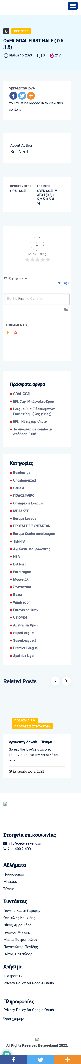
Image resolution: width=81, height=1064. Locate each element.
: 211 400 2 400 (18, 849)
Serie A (18, 488)
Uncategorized (24, 480)
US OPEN (20, 618)
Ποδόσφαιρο (13, 874)
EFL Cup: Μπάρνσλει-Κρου (33, 402)
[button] (73, 6)
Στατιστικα (22, 587)
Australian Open (25, 625)
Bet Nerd (21, 31)
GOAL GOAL (18, 191)
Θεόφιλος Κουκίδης (19, 918)
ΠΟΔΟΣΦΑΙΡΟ (23, 496)
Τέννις (8, 889)
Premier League (25, 648)
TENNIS (19, 541)
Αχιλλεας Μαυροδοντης (31, 549)
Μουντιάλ (20, 580)
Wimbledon (21, 602)
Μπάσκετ (11, 881)
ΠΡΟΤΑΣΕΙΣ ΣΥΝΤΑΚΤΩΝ (31, 526)
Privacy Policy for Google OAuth (28, 983)
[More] (31, 96)
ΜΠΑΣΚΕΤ (21, 511)
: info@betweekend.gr (24, 843)
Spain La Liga (23, 656)
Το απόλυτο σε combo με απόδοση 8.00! (33, 431)
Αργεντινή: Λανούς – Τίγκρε (30, 742)
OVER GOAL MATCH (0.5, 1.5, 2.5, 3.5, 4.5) (47, 197)
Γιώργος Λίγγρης (17, 932)
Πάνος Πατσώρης (18, 954)
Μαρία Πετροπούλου (20, 939)
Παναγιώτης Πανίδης (20, 947)
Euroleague (22, 572)
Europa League (24, 519)
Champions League (28, 503)
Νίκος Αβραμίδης (17, 925)
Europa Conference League (34, 534)
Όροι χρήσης (13, 1019)
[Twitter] (22, 96)
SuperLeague (23, 633)
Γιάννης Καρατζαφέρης (22, 911)
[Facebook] (13, 96)
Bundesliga (21, 473)
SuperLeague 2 (24, 641)
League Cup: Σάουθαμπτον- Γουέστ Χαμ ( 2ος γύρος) (34, 411)
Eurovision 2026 (25, 610)
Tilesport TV (13, 976)
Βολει (17, 595)
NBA (16, 557)
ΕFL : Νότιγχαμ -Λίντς (30, 422)
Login (66, 283)
